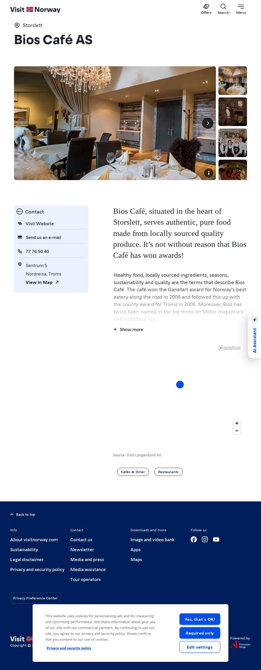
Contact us (81, 539)
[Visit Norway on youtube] (216, 539)
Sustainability (24, 549)
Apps (135, 549)
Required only (200, 633)
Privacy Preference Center (35, 598)
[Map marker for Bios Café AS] (180, 384)
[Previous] (22, 123)
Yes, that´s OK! (200, 619)
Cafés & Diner (133, 471)
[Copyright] (208, 173)
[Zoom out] (237, 430)
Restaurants (168, 471)
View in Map (39, 282)
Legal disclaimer (27, 559)
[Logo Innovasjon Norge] (240, 644)
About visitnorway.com (34, 539)
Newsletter (82, 549)
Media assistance (88, 569)
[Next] (207, 123)
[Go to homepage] (42, 9)
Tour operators (85, 579)
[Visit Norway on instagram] (205, 539)
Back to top (25, 514)
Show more (131, 329)
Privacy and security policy (37, 569)
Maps (136, 559)
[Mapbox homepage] (229, 348)
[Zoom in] (237, 423)
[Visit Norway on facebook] (194, 539)
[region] (180, 390)
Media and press (87, 559)
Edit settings (200, 647)
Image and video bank (152, 539)
